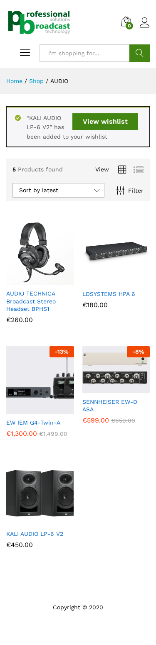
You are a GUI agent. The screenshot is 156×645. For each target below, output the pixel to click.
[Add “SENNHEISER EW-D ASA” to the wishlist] (134, 388)
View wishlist (105, 121)
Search (139, 53)
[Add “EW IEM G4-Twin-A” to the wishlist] (58, 409)
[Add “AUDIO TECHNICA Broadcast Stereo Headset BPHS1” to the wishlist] (58, 280)
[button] (19, 280)
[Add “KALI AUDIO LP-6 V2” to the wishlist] (58, 520)
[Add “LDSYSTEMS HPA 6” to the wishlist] (134, 280)
